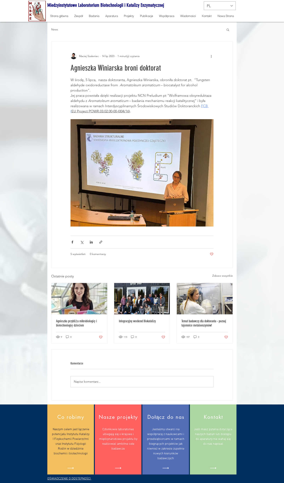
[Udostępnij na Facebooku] (72, 242)
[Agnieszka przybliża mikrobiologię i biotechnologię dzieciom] (79, 298)
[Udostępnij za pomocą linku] (101, 242)
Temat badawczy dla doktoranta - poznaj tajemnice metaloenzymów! (203, 323)
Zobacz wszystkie (222, 275)
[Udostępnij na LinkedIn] (91, 242)
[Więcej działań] (211, 56)
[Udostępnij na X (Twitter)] (82, 242)
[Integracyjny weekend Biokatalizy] (142, 298)
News (54, 29)
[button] (228, 29)
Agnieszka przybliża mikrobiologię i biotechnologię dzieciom (76, 323)
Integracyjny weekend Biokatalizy (137, 321)
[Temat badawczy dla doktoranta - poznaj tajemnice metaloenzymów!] (205, 298)
